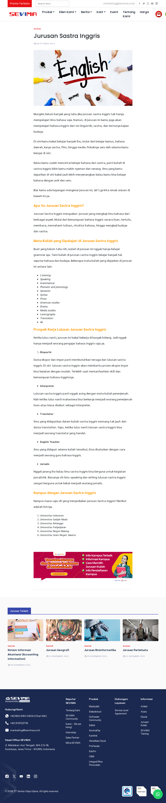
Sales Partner (72, 737)
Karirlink (93, 735)
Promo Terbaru (20, 3)
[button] (158, 794)
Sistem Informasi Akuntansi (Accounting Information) (23, 654)
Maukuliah (94, 706)
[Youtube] (21, 776)
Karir (100, 12)
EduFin (92, 751)
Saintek (11, 646)
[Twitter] (14, 776)
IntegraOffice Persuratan (96, 763)
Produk (47, 12)
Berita (85, 12)
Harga (144, 12)
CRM (91, 756)
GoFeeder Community (95, 718)
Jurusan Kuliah (145, 724)
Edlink (92, 725)
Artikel (144, 706)
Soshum (37, 28)
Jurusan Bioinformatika (100, 650)
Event (114, 12)
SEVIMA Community (72, 717)
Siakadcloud (95, 711)
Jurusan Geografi (57, 650)
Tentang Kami (129, 14)
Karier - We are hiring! (73, 726)
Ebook (144, 716)
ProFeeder (94, 746)
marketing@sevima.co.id (119, 3)
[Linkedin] (28, 776)
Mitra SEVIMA (73, 742)
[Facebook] (7, 776)
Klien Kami (66, 12)
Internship (71, 732)
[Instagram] (35, 776)
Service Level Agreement (121, 712)
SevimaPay (94, 730)
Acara (144, 711)
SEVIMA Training (145, 732)
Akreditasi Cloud (97, 740)
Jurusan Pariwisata (135, 650)
